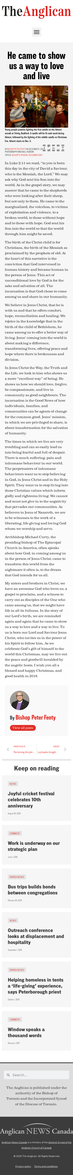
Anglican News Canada (14, 1142)
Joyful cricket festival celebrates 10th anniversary (31, 799)
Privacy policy (23, 1166)
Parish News (17, 876)
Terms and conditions (46, 1166)
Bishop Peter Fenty (16, 149)
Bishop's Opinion (20, 155)
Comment (15, 833)
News (13, 783)
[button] (36, 32)
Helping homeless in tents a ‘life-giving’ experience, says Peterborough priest (35, 986)
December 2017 (35, 155)
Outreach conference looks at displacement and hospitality (36, 936)
